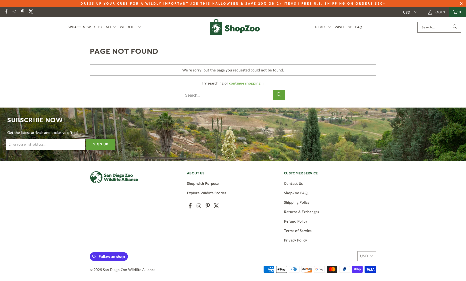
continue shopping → (247, 83)
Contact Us (293, 183)
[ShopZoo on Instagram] (14, 12)
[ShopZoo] (235, 27)
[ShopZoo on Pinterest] (22, 12)
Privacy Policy (295, 240)
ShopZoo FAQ (296, 193)
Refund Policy (295, 221)
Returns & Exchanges (301, 212)
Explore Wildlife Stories (206, 193)
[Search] (455, 27)
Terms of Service (298, 230)
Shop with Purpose (203, 183)
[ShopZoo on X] (30, 12)
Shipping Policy (296, 202)
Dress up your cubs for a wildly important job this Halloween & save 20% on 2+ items (189, 3)
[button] (105, 27)
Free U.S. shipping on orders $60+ (343, 3)
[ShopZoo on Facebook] (6, 12)
